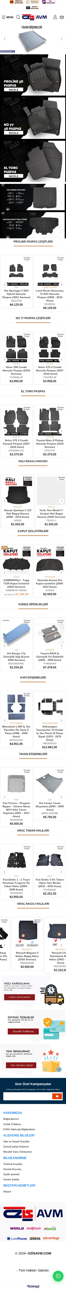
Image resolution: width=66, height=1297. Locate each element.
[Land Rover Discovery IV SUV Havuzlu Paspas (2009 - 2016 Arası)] (50, 271)
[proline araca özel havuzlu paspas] (33, 75)
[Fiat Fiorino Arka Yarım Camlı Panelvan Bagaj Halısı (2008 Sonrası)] (50, 933)
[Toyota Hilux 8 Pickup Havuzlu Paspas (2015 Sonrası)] (50, 421)
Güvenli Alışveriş (12, 1169)
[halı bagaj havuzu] (33, 197)
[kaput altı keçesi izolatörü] (33, 225)
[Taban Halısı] (33, 38)
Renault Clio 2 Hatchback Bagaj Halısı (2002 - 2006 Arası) (16, 957)
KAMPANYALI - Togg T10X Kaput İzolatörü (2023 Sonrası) (16, 583)
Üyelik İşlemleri (11, 1174)
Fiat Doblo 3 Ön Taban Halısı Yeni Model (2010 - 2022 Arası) (50, 883)
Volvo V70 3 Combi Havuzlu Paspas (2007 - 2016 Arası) (49, 370)
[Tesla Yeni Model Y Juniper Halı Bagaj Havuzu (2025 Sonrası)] (50, 490)
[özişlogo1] (33, 1213)
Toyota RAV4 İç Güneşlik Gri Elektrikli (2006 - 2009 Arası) (49, 656)
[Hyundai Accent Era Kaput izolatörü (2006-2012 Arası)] (50, 560)
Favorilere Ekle (12, 280)
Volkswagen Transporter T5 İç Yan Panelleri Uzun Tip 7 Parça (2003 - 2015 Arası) (49, 733)
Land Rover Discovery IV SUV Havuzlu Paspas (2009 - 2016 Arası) (50, 295)
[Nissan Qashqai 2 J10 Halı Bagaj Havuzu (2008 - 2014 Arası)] (16, 490)
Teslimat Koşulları (12, 1164)
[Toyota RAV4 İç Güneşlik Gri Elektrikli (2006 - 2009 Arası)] (50, 634)
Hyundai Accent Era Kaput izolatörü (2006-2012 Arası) (50, 583)
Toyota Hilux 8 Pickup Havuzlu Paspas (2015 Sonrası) (49, 443)
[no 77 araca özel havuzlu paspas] (33, 118)
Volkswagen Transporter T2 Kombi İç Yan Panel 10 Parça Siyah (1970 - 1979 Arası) (16, 733)
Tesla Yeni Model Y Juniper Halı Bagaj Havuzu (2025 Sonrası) (50, 513)
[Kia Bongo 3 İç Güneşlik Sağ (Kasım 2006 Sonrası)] (16, 634)
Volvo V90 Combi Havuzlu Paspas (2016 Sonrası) (16, 370)
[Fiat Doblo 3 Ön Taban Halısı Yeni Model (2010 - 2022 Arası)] (50, 860)
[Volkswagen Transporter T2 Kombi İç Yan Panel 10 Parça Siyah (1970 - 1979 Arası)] (16, 707)
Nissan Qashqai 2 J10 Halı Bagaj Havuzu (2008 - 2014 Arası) (16, 513)
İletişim (7, 1191)
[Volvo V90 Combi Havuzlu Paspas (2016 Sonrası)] (16, 347)
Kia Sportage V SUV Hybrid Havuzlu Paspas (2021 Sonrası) (16, 294)
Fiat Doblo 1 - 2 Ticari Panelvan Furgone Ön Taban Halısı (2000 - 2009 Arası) (16, 884)
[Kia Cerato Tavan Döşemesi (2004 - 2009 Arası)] (50, 783)
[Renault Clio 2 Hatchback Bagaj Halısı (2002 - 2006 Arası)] (16, 933)
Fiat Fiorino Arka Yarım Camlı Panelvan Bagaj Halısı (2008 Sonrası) (50, 956)
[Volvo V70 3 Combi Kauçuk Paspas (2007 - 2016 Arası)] (16, 421)
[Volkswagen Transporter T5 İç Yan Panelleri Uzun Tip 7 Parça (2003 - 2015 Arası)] (50, 707)
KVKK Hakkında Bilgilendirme (19, 1129)
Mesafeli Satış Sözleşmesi (17, 1151)
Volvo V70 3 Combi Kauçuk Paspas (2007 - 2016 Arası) (16, 443)
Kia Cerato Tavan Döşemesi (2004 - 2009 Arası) (50, 806)
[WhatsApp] (58, 1276)
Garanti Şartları (11, 1179)
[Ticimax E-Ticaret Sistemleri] (33, 1287)
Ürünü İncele (20, 280)
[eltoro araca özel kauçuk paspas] (33, 161)
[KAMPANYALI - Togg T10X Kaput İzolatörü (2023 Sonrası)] (16, 560)
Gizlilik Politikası (12, 1124)
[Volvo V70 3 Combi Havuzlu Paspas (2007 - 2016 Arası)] (50, 347)
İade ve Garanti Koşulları (16, 1141)
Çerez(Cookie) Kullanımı (16, 1146)
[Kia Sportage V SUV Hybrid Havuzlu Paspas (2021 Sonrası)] (16, 271)
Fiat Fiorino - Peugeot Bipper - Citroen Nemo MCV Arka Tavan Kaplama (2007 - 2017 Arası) (16, 810)
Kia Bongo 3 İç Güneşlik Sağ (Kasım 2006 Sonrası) (16, 656)
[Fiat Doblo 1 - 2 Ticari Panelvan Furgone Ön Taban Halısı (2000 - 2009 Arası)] (16, 860)
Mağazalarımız (11, 1119)
